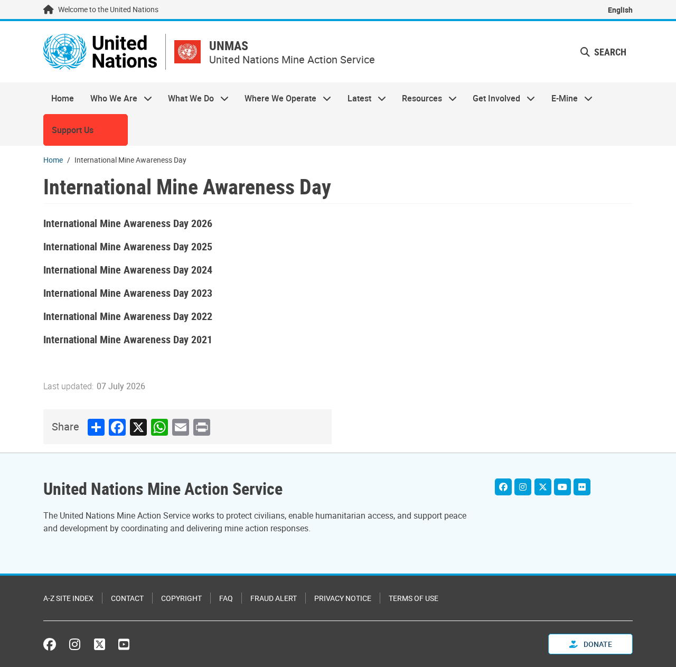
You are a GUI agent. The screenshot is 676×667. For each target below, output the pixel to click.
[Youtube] (562, 486)
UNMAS (228, 45)
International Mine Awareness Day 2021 (127, 339)
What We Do (187, 98)
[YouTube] (124, 644)
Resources (418, 98)
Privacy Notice (342, 598)
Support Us (72, 130)
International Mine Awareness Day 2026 (127, 223)
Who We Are (109, 98)
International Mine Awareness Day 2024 (127, 269)
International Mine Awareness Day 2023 (127, 293)
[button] (603, 52)
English (620, 10)
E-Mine (560, 98)
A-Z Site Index (68, 598)
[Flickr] (582, 486)
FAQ (226, 598)
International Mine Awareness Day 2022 (127, 316)
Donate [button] (597, 644)
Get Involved (492, 98)
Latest (355, 98)
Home (62, 98)
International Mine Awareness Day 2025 (127, 246)
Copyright (181, 598)
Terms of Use (413, 598)
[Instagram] (522, 486)
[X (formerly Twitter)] (99, 644)
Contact (127, 598)
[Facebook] (503, 486)
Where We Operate (276, 98)
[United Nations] (100, 52)
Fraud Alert (273, 598)
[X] (542, 486)
